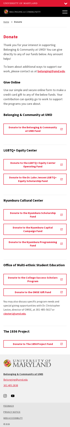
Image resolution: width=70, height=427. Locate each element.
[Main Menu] (65, 12)
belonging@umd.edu (51, 71)
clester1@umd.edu (14, 313)
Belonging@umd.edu (15, 379)
